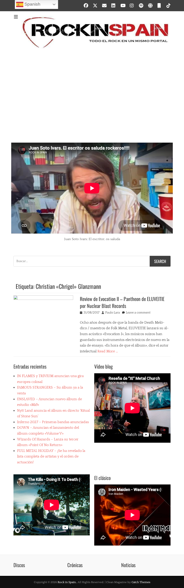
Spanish (31, 4)
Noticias (128, 564)
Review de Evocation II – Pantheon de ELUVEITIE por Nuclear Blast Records (122, 302)
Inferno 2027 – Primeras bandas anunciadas (53, 422)
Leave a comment (138, 312)
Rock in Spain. (67, 582)
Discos (19, 564)
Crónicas (75, 564)
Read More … (107, 351)
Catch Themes (140, 582)
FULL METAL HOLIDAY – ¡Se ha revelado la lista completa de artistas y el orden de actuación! (51, 456)
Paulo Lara (112, 312)
